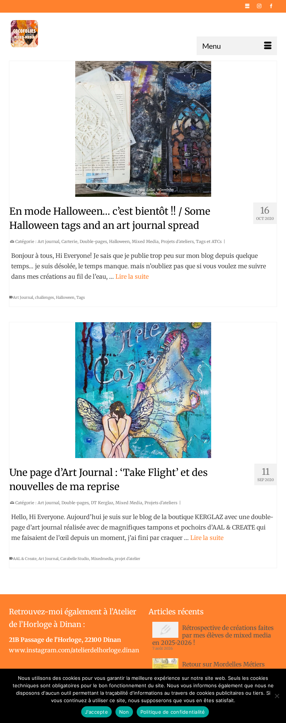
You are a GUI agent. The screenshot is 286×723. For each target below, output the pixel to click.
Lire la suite (132, 276)
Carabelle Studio (74, 558)
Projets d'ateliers (177, 241)
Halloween (119, 241)
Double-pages (93, 241)
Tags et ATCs (209, 241)
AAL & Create (24, 558)
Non (124, 712)
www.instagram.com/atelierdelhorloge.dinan (74, 650)
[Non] (276, 696)
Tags (80, 297)
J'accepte (96, 712)
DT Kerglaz (102, 502)
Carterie (69, 241)
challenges (44, 297)
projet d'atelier (127, 558)
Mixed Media (145, 241)
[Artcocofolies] (24, 33)
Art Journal (23, 297)
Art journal (48, 241)
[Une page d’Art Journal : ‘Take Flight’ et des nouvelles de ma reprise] (143, 390)
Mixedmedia (102, 558)
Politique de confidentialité (172, 712)
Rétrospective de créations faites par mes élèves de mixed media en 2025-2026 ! (213, 635)
